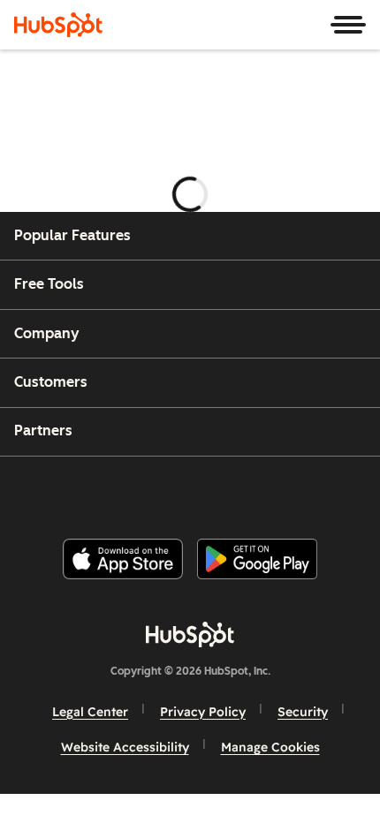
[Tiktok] (337, 490)
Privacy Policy (203, 712)
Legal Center (90, 712)
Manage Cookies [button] (270, 747)
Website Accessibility (125, 747)
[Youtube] (159, 490)
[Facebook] (70, 490)
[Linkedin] (248, 490)
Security (302, 712)
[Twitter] (204, 490)
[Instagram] (115, 490)
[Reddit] (293, 490)
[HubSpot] (58, 24)
